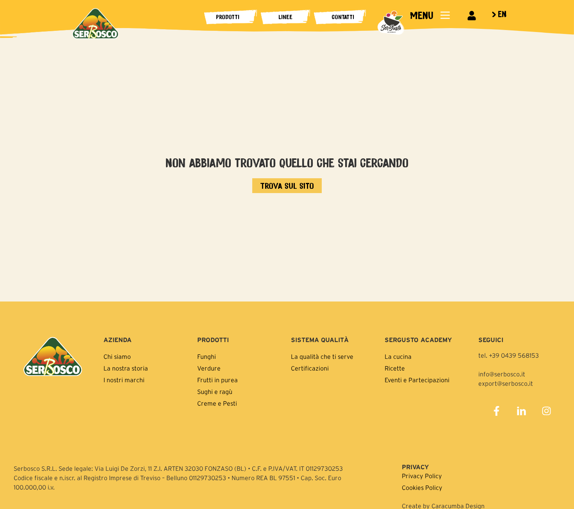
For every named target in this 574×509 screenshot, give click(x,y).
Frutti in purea (217, 379)
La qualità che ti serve (322, 356)
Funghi (206, 356)
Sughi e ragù (214, 391)
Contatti (343, 16)
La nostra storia (125, 368)
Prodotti (227, 16)
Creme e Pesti (217, 403)
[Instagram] (546, 411)
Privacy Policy (422, 475)
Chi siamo (117, 356)
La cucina (398, 356)
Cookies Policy (422, 487)
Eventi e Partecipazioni (417, 379)
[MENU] (445, 15)
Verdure (209, 368)
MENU (421, 15)
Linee (285, 16)
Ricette (395, 368)
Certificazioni (310, 368)
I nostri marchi (123, 379)
